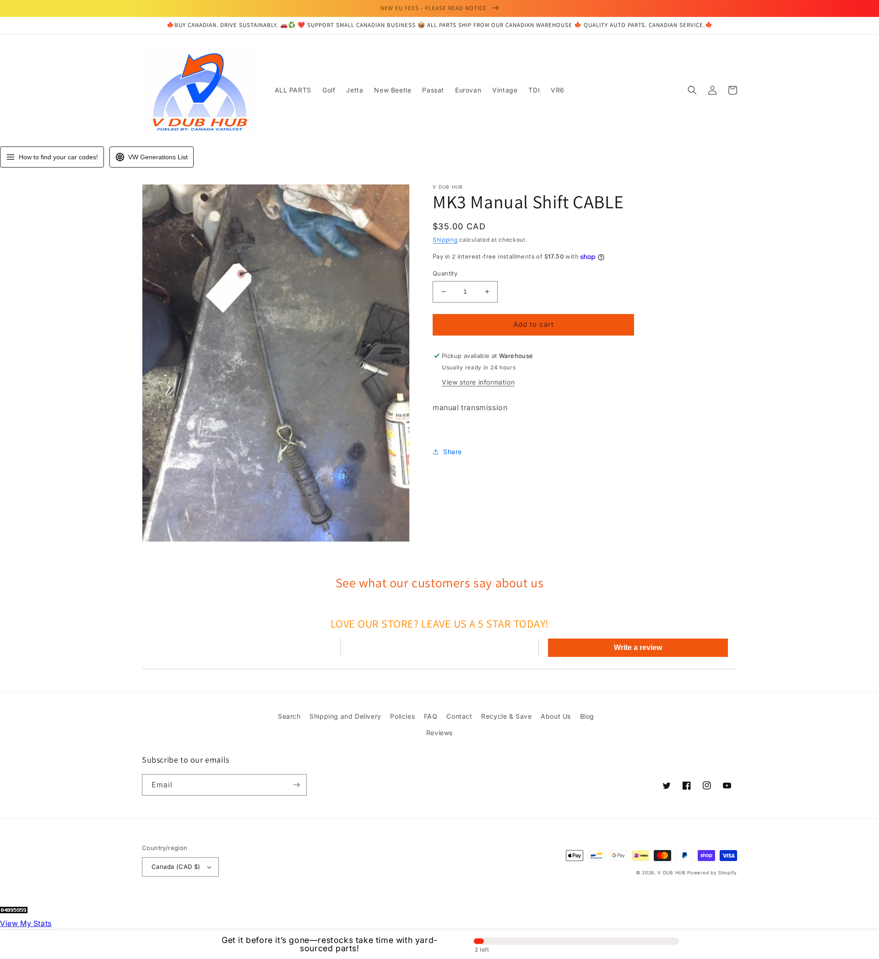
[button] (692, 90)
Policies (402, 716)
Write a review (638, 647)
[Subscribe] (296, 785)
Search (289, 716)
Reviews (439, 733)
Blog (587, 716)
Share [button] (452, 451)
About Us (556, 716)
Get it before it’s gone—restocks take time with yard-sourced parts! (330, 944)
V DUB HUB (671, 872)
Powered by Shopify (712, 872)
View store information (478, 382)
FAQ (431, 716)
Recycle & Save (506, 716)
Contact (459, 716)
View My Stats (26, 923)
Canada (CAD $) (176, 866)
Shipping (445, 239)
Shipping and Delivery (345, 716)
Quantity (445, 273)
